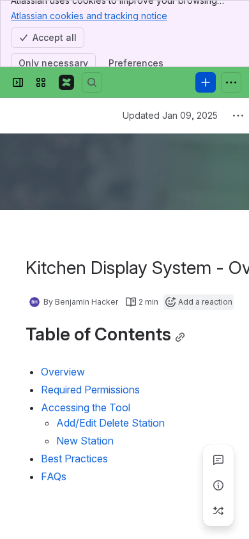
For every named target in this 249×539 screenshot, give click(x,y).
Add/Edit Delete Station (110, 422)
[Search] (92, 82)
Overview (63, 371)
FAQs (53, 476)
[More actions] (238, 115)
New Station (85, 440)
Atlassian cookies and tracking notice (89, 15)
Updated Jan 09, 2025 (170, 115)
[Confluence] (66, 82)
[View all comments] (218, 460)
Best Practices (74, 458)
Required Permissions (90, 389)
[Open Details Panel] (218, 485)
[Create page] (218, 511)
